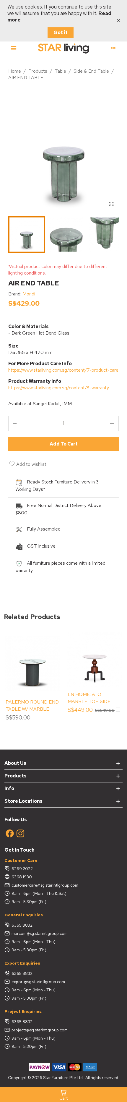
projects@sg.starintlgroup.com (40, 1030)
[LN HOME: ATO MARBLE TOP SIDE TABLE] (94, 659)
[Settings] (113, 48)
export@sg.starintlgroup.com (38, 981)
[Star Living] (63, 48)
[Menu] (13, 48)
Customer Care (21, 860)
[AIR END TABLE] (111, 204)
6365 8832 (22, 925)
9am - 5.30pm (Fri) (29, 901)
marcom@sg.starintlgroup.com (40, 933)
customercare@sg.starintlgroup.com (45, 885)
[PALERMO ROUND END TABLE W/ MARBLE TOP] (32, 663)
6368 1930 (22, 877)
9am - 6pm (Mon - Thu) (34, 941)
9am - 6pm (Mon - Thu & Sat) (39, 893)
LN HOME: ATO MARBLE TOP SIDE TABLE (89, 701)
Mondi (28, 294)
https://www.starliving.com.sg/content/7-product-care (63, 370)
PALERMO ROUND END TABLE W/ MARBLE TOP (32, 709)
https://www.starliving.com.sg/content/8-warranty (58, 388)
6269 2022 (22, 868)
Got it (60, 32)
